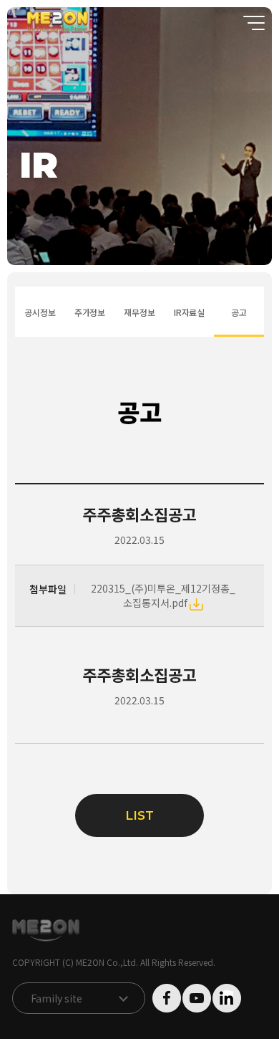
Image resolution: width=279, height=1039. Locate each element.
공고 (239, 312)
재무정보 (139, 312)
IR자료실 (189, 312)
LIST (139, 815)
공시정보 (39, 312)
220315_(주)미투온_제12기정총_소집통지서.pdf (163, 595)
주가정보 (89, 312)
